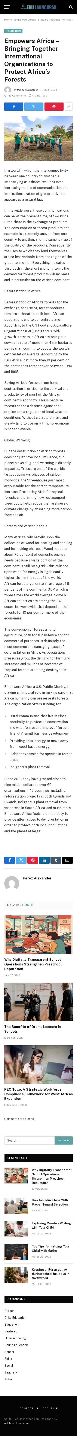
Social (8, 1365)
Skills (8, 1358)
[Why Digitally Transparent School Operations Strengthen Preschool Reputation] (38, 934)
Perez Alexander (27, 89)
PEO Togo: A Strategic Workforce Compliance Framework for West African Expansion (38, 1094)
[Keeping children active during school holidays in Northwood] (16, 1275)
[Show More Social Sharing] (69, 106)
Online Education (16, 1345)
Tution (8, 1379)
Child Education (15, 1317)
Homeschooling (15, 1338)
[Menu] (7, 7)
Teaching (11, 1372)
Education (13, 31)
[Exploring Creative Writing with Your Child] (16, 1229)
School (9, 1352)
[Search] (70, 7)
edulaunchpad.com (16, 1423)
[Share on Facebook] (13, 106)
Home (8, 19)
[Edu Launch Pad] (38, 7)
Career (9, 1311)
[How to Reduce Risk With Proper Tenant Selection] (16, 1206)
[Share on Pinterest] (54, 106)
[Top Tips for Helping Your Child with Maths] (16, 1252)
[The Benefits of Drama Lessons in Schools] (38, 1002)
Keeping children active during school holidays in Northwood (50, 1274)
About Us (50, 1408)
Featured (10, 1331)
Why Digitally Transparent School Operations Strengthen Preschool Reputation (33, 964)
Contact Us (29, 1408)
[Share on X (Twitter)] (33, 106)
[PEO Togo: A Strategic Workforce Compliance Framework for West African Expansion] (38, 1064)
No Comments (17, 95)
